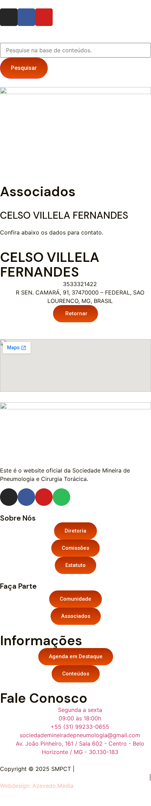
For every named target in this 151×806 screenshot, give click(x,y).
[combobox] (75, 50)
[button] (75, 163)
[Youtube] (44, 17)
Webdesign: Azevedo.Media (36, 785)
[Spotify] (61, 497)
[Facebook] (26, 17)
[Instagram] (9, 17)
